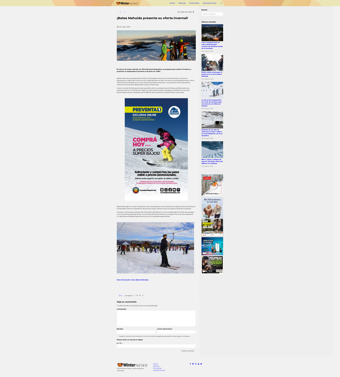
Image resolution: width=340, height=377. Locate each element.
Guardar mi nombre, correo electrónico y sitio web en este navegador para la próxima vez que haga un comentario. (154, 336)
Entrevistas (157, 368)
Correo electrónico (164, 329)
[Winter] (127, 3)
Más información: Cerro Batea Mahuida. (133, 280)
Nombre (120, 329)
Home (155, 364)
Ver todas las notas (185, 12)
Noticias (156, 366)
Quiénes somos (159, 370)
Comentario (121, 309)
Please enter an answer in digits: (130, 340)
